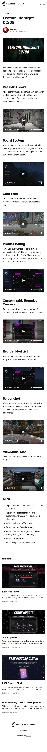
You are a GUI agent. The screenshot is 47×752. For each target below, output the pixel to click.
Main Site (23, 730)
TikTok (6, 77)
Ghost (28, 736)
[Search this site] (40, 4)
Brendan (14, 29)
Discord (19, 74)
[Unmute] (31, 130)
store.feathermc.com (12, 101)
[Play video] (23, 120)
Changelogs (8, 13)
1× (18, 129)
